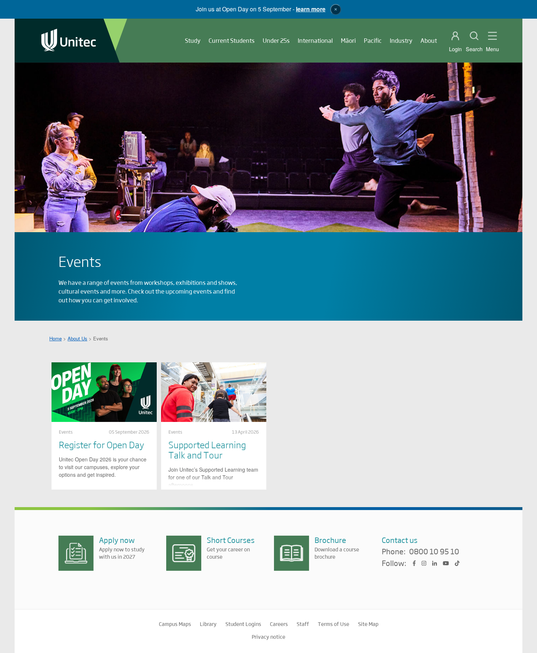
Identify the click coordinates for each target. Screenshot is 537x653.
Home (55, 338)
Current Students (232, 40)
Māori (348, 40)
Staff (303, 623)
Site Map (368, 623)
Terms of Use (333, 623)
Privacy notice (268, 636)
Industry (401, 40)
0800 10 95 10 (434, 551)
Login (455, 49)
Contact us (400, 540)
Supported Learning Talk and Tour (207, 449)
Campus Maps (175, 623)
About (428, 40)
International (315, 40)
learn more (310, 9)
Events (66, 432)
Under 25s (276, 40)
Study (193, 40)
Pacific (373, 40)
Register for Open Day (101, 444)
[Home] (68, 41)
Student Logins (243, 623)
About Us (77, 338)
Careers (279, 623)
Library (208, 623)
